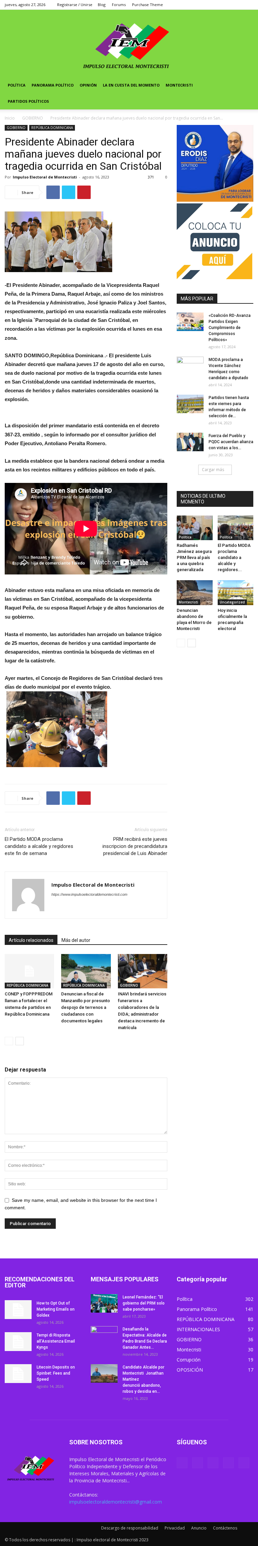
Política (185, 537)
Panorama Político (53, 85)
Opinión (88, 85)
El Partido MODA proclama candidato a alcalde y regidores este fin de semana (39, 846)
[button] (245, 85)
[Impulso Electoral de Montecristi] (129, 43)
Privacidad (175, 1528)
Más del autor (75, 940)
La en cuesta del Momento (131, 85)
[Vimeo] (226, 4)
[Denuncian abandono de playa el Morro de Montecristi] (195, 592)
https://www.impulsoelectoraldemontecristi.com (89, 894)
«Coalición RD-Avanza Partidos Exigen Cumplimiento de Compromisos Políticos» (230, 327)
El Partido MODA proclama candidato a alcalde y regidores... (234, 557)
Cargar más (213, 469)
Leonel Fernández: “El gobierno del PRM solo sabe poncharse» (144, 1303)
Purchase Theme (147, 4)
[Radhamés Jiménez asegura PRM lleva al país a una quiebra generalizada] (195, 528)
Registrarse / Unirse (74, 4)
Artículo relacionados (31, 940)
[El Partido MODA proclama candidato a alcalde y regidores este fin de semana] (236, 528)
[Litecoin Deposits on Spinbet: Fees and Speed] (18, 1373)
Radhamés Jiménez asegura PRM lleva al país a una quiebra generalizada (194, 557)
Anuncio (199, 1528)
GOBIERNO (32, 118)
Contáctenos (225, 1528)
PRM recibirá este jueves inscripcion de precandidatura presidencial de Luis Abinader (134, 846)
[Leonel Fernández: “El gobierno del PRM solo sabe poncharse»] (104, 1303)
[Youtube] (248, 4)
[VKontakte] (237, 4)
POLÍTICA (17, 85)
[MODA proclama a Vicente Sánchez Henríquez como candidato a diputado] (190, 366)
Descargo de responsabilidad (129, 1528)
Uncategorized (232, 602)
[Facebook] (204, 4)
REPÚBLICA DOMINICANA (52, 127)
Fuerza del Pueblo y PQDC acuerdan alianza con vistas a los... (231, 441)
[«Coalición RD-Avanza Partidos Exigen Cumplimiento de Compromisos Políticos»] (190, 322)
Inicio (10, 118)
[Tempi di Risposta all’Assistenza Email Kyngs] (18, 1341)
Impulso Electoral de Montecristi (45, 176)
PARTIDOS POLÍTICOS (28, 101)
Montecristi (179, 85)
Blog (101, 4)
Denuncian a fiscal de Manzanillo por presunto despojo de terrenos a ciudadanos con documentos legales (85, 1007)
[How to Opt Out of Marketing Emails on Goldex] (18, 1309)
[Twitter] (215, 4)
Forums (119, 4)
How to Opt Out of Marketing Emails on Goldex (56, 1309)
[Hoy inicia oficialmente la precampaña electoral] (236, 592)
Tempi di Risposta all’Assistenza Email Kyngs (56, 1341)
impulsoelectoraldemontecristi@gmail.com (115, 1502)
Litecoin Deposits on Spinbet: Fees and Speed (56, 1373)
